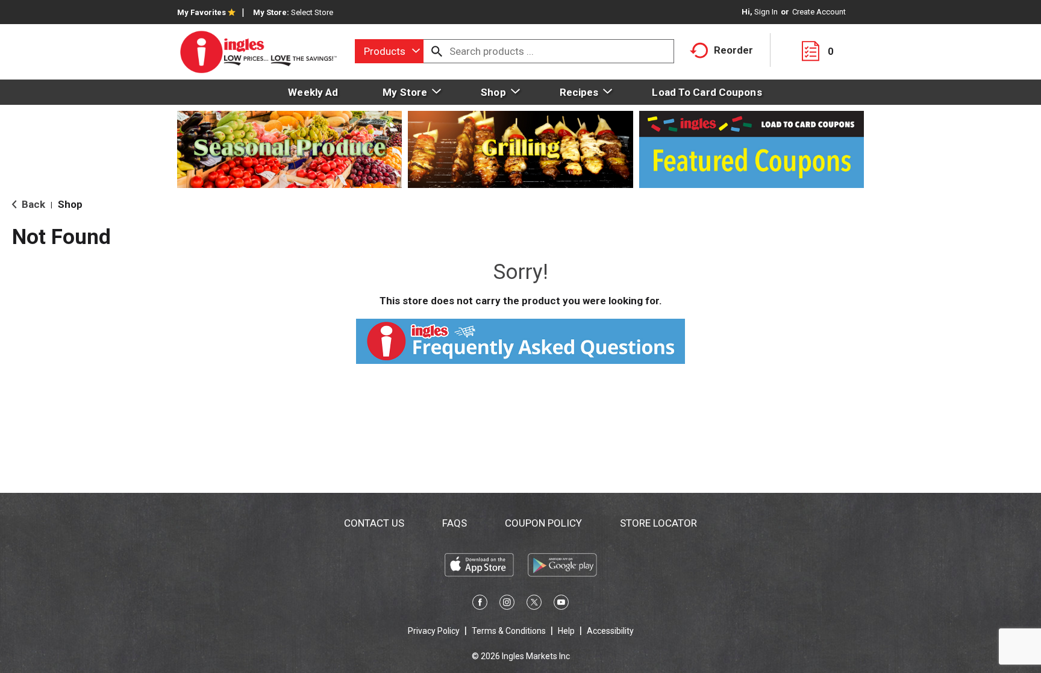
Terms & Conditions (509, 631)
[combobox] (389, 51)
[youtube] (561, 604)
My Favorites (201, 12)
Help (566, 631)
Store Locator (658, 523)
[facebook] (479, 604)
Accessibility (610, 631)
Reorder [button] (733, 50)
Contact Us (374, 523)
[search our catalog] (437, 51)
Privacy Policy (434, 631)
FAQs (454, 523)
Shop (70, 204)
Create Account (819, 11)
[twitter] (534, 604)
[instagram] (506, 604)
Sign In (766, 11)
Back (32, 204)
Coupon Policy (543, 523)
